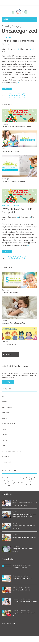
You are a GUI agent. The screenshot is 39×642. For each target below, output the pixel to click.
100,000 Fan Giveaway (10, 344)
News (3, 445)
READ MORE (7, 89)
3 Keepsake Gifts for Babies (12, 151)
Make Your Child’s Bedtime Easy (13, 323)
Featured (5, 205)
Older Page (7, 354)
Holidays (4, 434)
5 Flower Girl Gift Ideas (19, 567)
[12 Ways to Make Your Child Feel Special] (19, 195)
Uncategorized (8, 37)
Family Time (5, 412)
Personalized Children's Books (11, 451)
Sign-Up (7, 382)
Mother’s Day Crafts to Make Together (24, 537)
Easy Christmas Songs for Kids (21, 590)
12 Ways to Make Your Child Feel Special (16, 127)
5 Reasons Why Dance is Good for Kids (24, 601)
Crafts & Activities (7, 407)
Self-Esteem (5, 456)
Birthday (4, 401)
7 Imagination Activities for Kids (13, 181)
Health (4, 429)
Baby (3, 396)
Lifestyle (4, 440)
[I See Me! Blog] (19, 14)
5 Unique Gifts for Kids (10, 293)
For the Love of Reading (9, 423)
